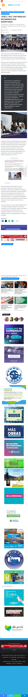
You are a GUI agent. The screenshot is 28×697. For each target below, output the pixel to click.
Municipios (3, 13)
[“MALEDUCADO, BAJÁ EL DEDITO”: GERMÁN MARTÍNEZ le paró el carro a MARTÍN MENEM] (21, 284)
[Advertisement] (14, 683)
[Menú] (0, 9)
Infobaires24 (19, 663)
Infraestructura (21, 12)
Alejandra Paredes (5, 30)
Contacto (14, 663)
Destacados (11, 12)
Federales (16, 12)
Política (7, 13)
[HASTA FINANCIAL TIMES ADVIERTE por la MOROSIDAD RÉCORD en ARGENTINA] (7, 300)
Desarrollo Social (4, 12)
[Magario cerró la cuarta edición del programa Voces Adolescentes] (7, 284)
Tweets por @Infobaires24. (7, 586)
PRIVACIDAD (8, 663)
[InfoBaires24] (14, 5)
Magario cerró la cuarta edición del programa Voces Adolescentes (7, 290)
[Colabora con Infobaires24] (14, 227)
